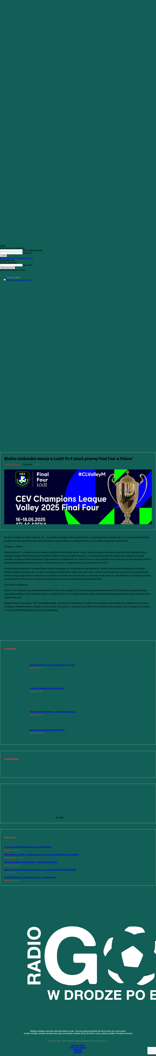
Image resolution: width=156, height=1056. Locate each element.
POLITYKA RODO (78, 1045)
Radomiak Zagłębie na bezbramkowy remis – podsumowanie (30, 877)
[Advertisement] (78, 429)
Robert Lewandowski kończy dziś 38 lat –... (48, 730)
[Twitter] (9, 274)
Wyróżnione (16, 464)
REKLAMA (78, 1050)
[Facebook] (1, 274)
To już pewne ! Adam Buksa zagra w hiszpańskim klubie (27, 847)
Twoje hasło (27, 253)
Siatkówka (8, 464)
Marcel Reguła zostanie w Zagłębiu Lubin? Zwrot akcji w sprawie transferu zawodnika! (41, 854)
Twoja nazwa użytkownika (32, 250)
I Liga (6, 873)
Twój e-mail (27, 265)
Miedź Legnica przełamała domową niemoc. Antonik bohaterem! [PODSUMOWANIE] (40, 869)
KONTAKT (78, 1052)
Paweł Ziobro (27, 464)
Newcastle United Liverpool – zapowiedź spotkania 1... (53, 711)
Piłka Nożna (33, 715)
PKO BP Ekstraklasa (10, 857)
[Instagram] (5, 274)
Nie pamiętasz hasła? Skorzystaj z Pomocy (16, 258)
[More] (87, 769)
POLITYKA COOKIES (78, 1048)
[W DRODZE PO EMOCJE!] (19, 344)
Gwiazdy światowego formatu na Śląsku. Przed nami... (53, 665)
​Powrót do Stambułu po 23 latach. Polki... (48, 688)
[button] (150, 345)
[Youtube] (13, 274)
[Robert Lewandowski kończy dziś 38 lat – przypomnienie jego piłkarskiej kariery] (15, 731)
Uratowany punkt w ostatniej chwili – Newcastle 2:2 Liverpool (30, 862)
